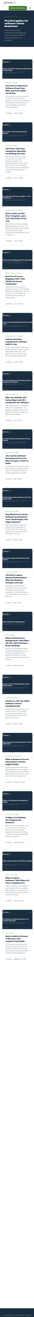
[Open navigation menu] (30, 8)
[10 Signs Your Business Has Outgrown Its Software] (17, 800)
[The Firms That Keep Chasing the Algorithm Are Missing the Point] (17, 132)
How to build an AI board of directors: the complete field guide (16, 938)
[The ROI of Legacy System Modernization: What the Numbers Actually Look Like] (17, 558)
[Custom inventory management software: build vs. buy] (17, 322)
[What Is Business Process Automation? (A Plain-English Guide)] (17, 742)
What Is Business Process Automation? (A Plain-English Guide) (17, 761)
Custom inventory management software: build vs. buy (16, 341)
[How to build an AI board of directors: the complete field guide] (17, 919)
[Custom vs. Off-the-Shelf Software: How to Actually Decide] (17, 684)
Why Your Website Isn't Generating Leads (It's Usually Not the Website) (17, 400)
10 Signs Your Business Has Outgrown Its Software (15, 820)
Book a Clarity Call (17, 8)
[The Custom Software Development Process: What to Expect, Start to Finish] (17, 439)
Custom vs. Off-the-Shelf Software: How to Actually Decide (17, 703)
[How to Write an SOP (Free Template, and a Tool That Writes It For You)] (17, 196)
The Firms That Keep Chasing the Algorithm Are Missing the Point (15, 151)
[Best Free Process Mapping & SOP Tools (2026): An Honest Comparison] (17, 259)
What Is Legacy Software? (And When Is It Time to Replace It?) (17, 880)
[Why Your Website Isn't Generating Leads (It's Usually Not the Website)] (17, 380)
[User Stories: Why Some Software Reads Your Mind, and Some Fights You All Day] (17, 69)
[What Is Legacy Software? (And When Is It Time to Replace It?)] (17, 861)
